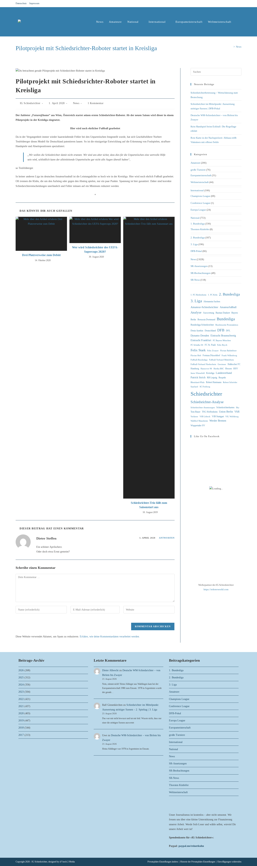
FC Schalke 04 (197, 345)
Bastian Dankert (223, 312)
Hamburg (195, 368)
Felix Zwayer (213, 351)
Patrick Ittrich (198, 377)
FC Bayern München (222, 340)
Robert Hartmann (213, 382)
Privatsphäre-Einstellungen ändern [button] (163, 861)
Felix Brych (222, 345)
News (238, 46)
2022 (21, 699)
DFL (228, 330)
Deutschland (210, 330)
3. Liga (194, 244)
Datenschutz (21, 3)
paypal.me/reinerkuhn (191, 846)
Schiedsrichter (206, 394)
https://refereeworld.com (216, 589)
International (197, 190)
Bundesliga (226, 319)
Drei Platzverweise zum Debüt (41, 255)
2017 (21, 735)
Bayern (234, 312)
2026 (21, 670)
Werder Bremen (217, 420)
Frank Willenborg (229, 355)
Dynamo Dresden (200, 335)
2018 (21, 727)
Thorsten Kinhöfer (200, 229)
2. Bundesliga (198, 237)
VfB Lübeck (205, 417)
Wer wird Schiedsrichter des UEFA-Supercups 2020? (95, 249)
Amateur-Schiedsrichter (204, 307)
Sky (237, 408)
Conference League (200, 203)
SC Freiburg (205, 387)
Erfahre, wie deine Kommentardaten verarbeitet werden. (110, 636)
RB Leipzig (212, 377)
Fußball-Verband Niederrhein (203, 364)
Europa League (198, 209)
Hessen (228, 368)
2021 (21, 706)
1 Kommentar (96, 103)
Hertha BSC (219, 369)
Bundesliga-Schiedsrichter (202, 324)
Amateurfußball (228, 307)
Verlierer (194, 417)
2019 (21, 720)
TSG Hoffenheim (209, 411)
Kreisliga (210, 373)
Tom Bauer (195, 411)
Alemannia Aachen (211, 301)
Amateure (195, 162)
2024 (21, 684)
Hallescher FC (234, 364)
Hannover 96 (206, 369)
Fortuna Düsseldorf (211, 355)
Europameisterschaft (201, 175)
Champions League (200, 196)
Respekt (222, 377)
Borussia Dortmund (206, 319)
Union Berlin (226, 411)
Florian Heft (196, 355)
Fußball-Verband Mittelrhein (221, 360)
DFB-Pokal (196, 251)
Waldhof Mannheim (199, 421)
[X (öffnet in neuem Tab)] (226, 3)
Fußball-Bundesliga (199, 360)
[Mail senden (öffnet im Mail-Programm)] (239, 3)
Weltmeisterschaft (200, 182)
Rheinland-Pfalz (198, 382)
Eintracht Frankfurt (201, 340)
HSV (235, 368)
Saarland (194, 387)
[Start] (231, 46)
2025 (21, 677)
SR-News (195, 279)
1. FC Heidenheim (198, 295)
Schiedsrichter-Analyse (207, 402)
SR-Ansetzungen (199, 266)
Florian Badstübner (228, 351)
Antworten (167, 538)
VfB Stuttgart (218, 416)
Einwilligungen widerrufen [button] (229, 861)
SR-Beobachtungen (201, 273)
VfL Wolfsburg (232, 417)
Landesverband (224, 373)
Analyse (196, 312)
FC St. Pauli (210, 345)
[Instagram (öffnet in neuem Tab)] (235, 3)
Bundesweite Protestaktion (226, 325)
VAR (237, 411)
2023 (21, 691)
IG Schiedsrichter (30, 103)
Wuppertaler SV (198, 425)
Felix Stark (198, 350)
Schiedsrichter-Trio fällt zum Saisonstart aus (149, 505)
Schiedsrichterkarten (225, 407)
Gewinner (222, 364)
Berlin (193, 319)
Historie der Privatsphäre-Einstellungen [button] (197, 861)
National (195, 217)
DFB (220, 330)
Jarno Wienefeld (198, 373)
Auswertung (208, 312)
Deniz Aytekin (197, 330)
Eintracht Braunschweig (223, 335)
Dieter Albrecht (110, 670)
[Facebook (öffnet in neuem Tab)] (231, 3)
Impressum (34, 3)
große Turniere (198, 169)
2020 (21, 713)
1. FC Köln (212, 295)
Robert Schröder (230, 382)
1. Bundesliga (198, 223)
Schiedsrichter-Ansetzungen (203, 408)
